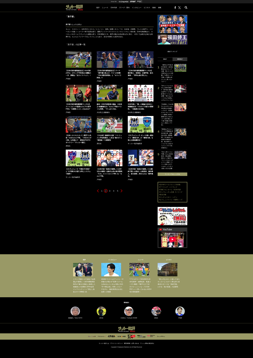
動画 (154, 7)
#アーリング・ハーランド (168, 187)
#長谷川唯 (162, 194)
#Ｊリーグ (178, 192)
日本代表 (114, 7)
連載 (159, 7)
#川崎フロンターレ (166, 189)
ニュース (105, 7)
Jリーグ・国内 (124, 7)
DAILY (165, 59)
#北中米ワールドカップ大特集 (169, 184)
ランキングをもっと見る (172, 174)
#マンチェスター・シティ (168, 197)
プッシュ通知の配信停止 (147, 343)
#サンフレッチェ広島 (166, 192)
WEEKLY (180, 59)
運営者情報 (127, 343)
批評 (98, 7)
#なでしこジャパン (166, 199)
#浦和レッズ (178, 199)
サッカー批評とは (104, 343)
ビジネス (147, 7)
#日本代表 (177, 189)
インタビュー (136, 7)
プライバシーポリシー (116, 343)
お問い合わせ (135, 343)
